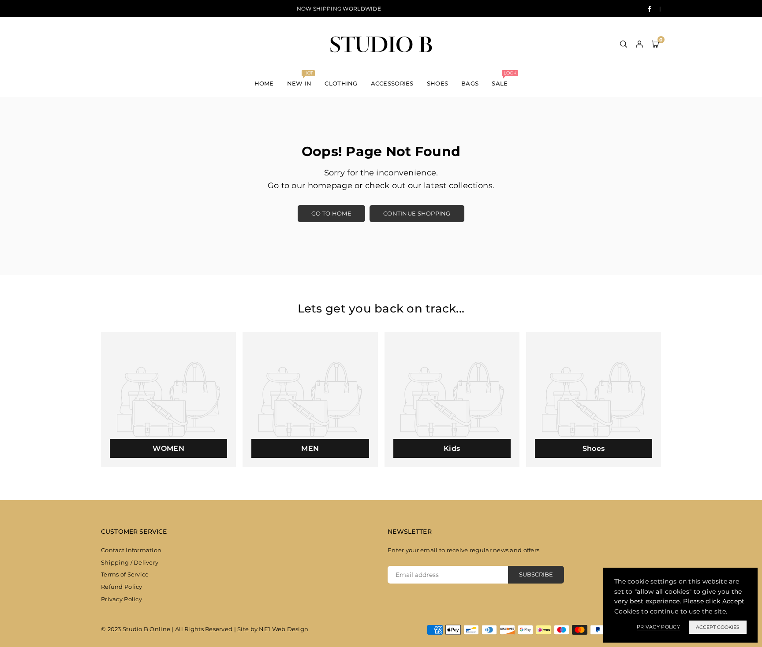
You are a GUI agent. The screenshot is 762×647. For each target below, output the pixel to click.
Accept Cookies (718, 627)
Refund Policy (121, 586)
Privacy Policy (121, 598)
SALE (503, 78)
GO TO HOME (331, 213)
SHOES (437, 83)
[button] (655, 43)
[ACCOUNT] (639, 43)
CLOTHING (341, 83)
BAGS (469, 83)
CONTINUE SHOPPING (417, 213)
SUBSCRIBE (536, 574)
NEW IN (300, 78)
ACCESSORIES (392, 83)
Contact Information (131, 550)
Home (264, 83)
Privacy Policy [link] (658, 627)
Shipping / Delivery (129, 562)
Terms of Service (125, 574)
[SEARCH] (623, 43)
